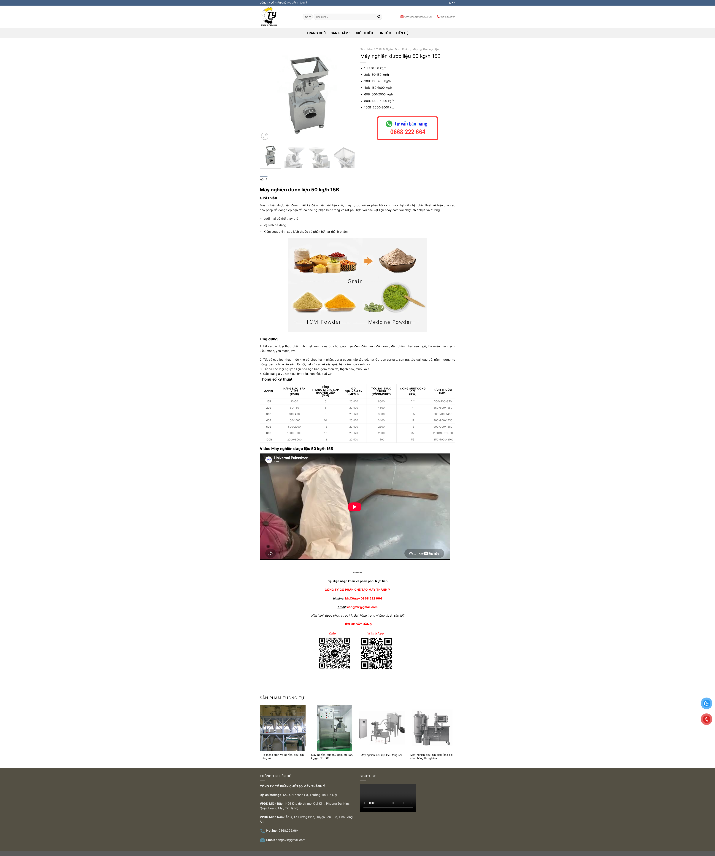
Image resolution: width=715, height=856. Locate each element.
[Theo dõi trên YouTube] (453, 2)
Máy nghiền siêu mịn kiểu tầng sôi (381, 754)
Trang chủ (316, 33)
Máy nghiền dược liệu (426, 49)
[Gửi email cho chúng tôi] (450, 2)
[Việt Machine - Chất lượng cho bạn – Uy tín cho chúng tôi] (278, 17)
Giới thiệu (364, 33)
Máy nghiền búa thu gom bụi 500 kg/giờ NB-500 (332, 756)
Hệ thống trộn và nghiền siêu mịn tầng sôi (283, 756)
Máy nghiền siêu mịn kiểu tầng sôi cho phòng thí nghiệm (431, 756)
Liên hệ (402, 33)
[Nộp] (379, 17)
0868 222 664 (371, 598)
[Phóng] (264, 136)
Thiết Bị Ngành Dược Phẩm (392, 49)
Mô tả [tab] (263, 179)
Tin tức (384, 33)
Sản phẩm (340, 33)
